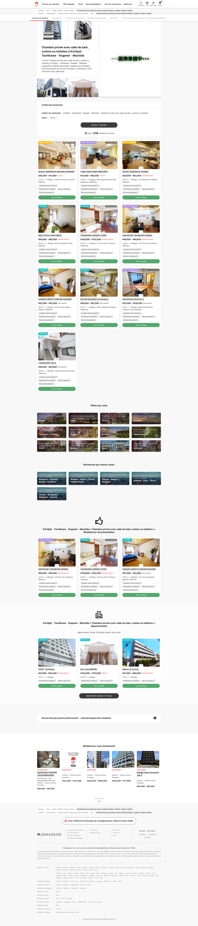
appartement (114, 18)
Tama (82, 418)
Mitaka (51, 418)
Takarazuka (59, 902)
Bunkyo (82, 873)
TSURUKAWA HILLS (47, 363)
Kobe (74, 902)
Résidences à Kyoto (43, 895)
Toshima (148, 873)
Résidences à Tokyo (43, 867)
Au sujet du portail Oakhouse (75, 830)
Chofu (51, 446)
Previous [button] (40, 155)
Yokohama (59, 888)
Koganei (82, 432)
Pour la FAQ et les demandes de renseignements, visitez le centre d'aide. (101, 821)
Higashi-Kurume (145, 432)
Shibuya (128, 873)
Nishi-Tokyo (83, 878)
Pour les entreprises (113, 4)
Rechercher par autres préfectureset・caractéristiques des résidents (144, 18)
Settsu (63, 898)
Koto (97, 873)
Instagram (152, 834)
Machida (145, 418)
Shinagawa (104, 873)
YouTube (147, 837)
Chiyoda (58, 873)
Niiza (76, 881)
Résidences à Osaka (43, 898)
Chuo (64, 873)
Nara (57, 905)
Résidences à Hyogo (43, 902)
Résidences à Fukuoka (43, 909)
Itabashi (65, 875)
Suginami (141, 873)
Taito (87, 873)
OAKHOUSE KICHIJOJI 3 (133, 299)
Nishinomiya (92, 902)
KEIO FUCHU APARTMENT (50, 235)
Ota (116, 873)
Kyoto (58, 895)
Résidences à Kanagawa (44, 888)
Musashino (114, 875)
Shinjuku (75, 873)
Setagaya (121, 873)
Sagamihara (74, 888)
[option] (57, 155)
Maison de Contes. (130, 669)
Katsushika (84, 875)
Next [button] (73, 155)
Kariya (58, 891)
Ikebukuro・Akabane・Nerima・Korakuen (51, 478)
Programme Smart (95, 833)
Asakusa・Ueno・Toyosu (145, 478)
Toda (72, 881)
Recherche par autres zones (75, 18)
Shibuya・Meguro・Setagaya (114, 478)
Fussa (114, 446)
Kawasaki (67, 888)
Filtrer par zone (57, 18)
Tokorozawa (83, 881)
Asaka (120, 881)
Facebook (142, 834)
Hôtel (114, 835)
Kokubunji (59, 878)
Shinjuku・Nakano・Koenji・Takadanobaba (83, 478)
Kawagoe (99, 881)
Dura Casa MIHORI (88, 669)
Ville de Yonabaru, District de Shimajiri (67, 912)
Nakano (134, 873)
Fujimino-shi (107, 881)
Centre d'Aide (94, 830)
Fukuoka (58, 909)
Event (80, 4)
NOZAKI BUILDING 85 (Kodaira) (94, 299)
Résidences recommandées (97, 18)
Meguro (111, 873)
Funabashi (66, 885)
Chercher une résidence (40, 18)
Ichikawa (58, 885)
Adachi (77, 875)
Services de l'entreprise (74, 835)
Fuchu (114, 418)
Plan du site (116, 830)
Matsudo (82, 885)
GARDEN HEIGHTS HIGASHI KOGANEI (55, 299)
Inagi (101, 878)
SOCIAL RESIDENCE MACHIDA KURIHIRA (56, 171)
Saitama (58, 881)
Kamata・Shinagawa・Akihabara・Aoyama (51, 493)
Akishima (114, 432)
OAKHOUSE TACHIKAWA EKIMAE (137, 235)
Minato (69, 873)
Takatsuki (69, 898)
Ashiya (99, 902)
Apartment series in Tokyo (99, 696)
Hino (157, 875)
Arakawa (58, 875)
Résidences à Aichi (42, 891)
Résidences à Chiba (43, 885)
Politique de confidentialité (75, 838)
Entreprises (116, 833)
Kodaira (82, 446)
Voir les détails (57, 197)
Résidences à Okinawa (43, 912)
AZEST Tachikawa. (46, 669)
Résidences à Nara (42, 905)
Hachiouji (145, 446)
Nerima (71, 875)
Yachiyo (89, 885)
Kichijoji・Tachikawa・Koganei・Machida (68, 867)
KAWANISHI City (82, 902)
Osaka (58, 898)
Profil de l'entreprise (73, 833)
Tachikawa (51, 432)
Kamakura (83, 888)
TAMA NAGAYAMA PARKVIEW (94, 171)
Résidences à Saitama (43, 881)
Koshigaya (92, 881)
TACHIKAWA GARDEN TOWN (93, 235)
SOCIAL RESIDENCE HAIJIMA (135, 171)
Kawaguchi (65, 881)
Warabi (115, 881)
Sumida (92, 873)
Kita (153, 873)
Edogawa (91, 875)
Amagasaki (67, 902)
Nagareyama (74, 885)
